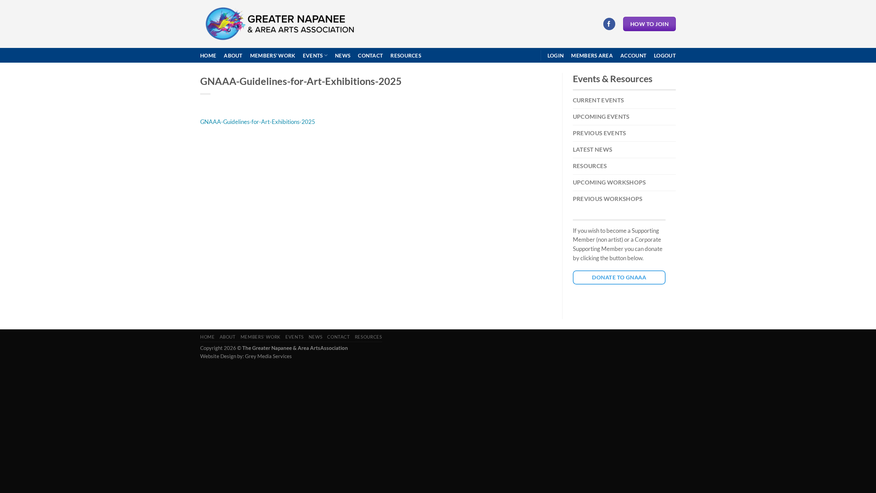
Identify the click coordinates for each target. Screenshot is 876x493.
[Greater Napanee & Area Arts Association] (279, 24)
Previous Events (599, 133)
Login (556, 55)
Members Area (592, 55)
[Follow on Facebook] (609, 24)
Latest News (593, 149)
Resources (405, 55)
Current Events (598, 100)
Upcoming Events (601, 116)
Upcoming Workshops (609, 182)
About (233, 55)
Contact (370, 55)
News (342, 55)
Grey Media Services (268, 356)
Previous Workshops (608, 198)
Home (208, 55)
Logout (665, 55)
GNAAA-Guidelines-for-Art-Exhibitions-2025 (257, 121)
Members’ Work (272, 55)
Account (633, 55)
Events (313, 55)
